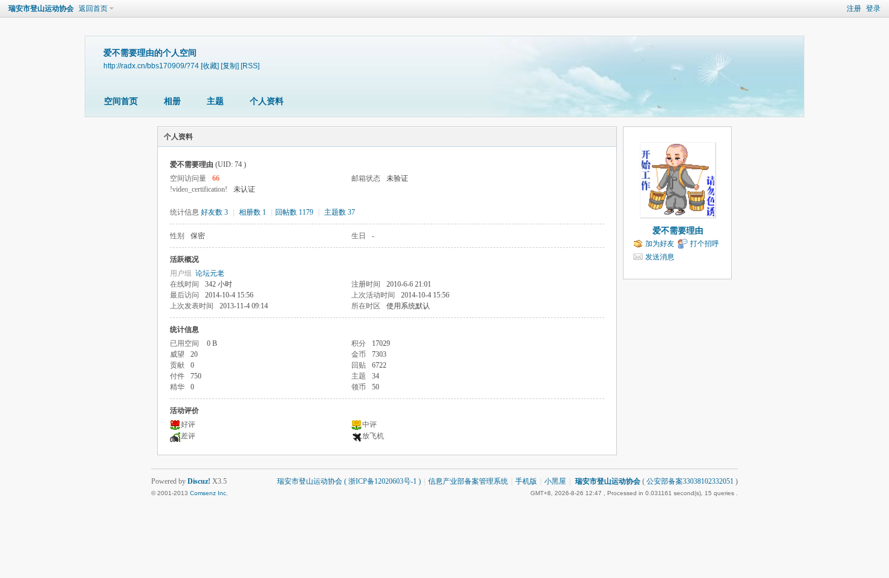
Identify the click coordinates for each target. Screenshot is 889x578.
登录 (873, 8)
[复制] (230, 66)
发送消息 (659, 257)
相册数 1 (252, 212)
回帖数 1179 (294, 212)
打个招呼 (704, 243)
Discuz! (198, 481)
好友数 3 (214, 212)
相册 (172, 101)
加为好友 (659, 243)
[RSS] (250, 66)
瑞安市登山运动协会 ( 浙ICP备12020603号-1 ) (349, 481)
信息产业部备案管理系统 (468, 481)
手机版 (526, 481)
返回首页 (93, 8)
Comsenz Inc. (209, 493)
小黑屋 (555, 481)
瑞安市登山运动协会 (41, 8)
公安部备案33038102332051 (690, 481)
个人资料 (267, 101)
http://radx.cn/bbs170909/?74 (151, 66)
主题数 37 (339, 212)
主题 (215, 101)
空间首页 (121, 101)
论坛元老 (209, 273)
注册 (854, 8)
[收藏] (210, 66)
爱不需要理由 (678, 230)
